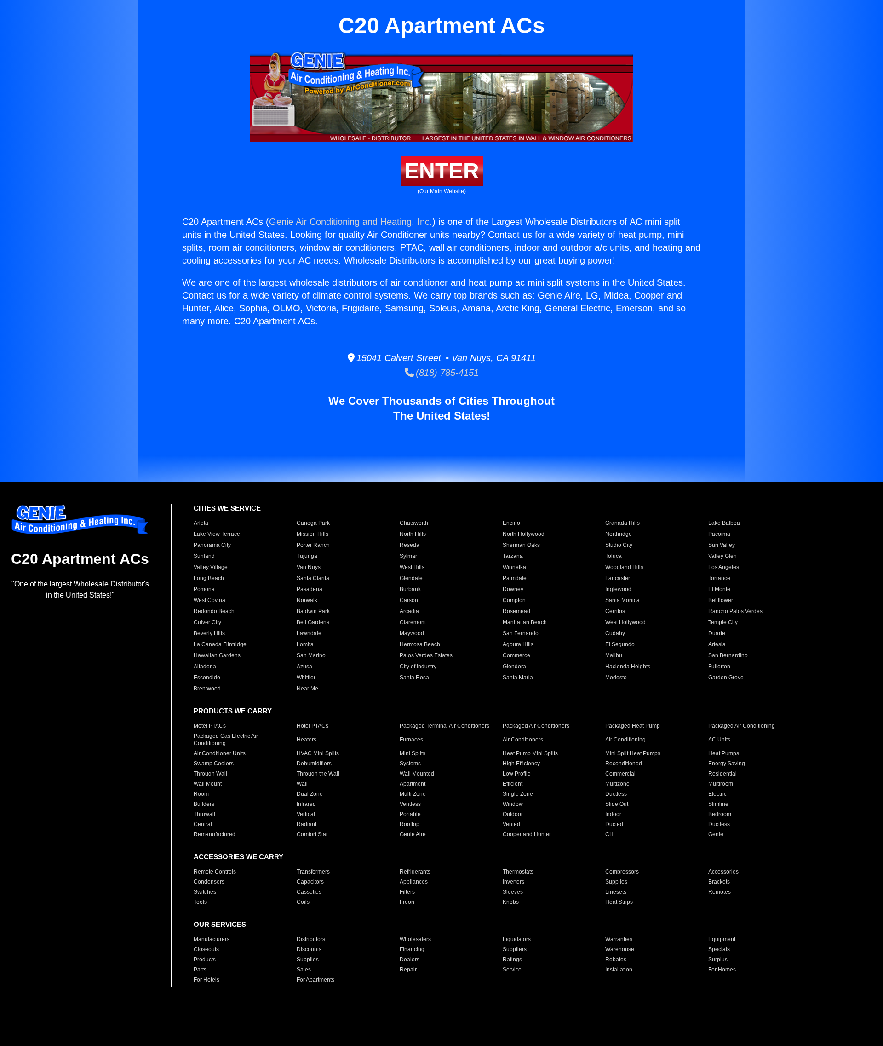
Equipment (721, 939)
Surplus (718, 959)
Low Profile (517, 773)
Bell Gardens (313, 622)
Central (203, 824)
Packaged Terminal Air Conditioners (444, 726)
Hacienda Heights (627, 666)
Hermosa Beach (420, 644)
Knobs (511, 902)
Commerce (516, 655)
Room (201, 794)
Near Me (307, 688)
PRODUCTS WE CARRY (233, 711)
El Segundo (620, 644)
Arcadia (409, 611)
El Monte (719, 589)
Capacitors (310, 882)
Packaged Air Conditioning (741, 726)
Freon (407, 902)
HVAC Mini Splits (318, 753)
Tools (200, 902)
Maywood (412, 633)
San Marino (311, 655)
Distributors (311, 939)
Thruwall (204, 814)
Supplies (616, 882)
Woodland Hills (624, 567)
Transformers (313, 871)
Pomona (204, 589)
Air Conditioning (625, 739)
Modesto (616, 677)
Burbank (410, 589)
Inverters (513, 882)
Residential (722, 773)
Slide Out (616, 804)
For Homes (722, 969)
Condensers (209, 882)
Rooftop (409, 824)
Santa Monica (622, 600)
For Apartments (315, 980)
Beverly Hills (209, 633)
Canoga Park (313, 523)
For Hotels (206, 980)
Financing (412, 949)
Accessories (723, 871)
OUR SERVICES (220, 924)
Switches (205, 892)
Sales (304, 969)
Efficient (512, 784)
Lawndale (309, 633)
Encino (511, 523)
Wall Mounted (417, 773)
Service (512, 969)
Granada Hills (622, 523)
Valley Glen (722, 556)
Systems (410, 763)
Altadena (205, 666)
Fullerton (719, 666)
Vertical (306, 814)
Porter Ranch (313, 545)
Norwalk (307, 600)
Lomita (305, 644)
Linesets (615, 892)
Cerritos (615, 611)
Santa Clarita (313, 578)
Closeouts (206, 949)
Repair (408, 969)
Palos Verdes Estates (426, 655)
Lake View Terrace (217, 534)
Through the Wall (318, 773)
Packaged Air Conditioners (536, 726)
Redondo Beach (214, 611)
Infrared (306, 804)
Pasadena (309, 589)
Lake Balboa (724, 523)
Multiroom (720, 784)
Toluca (613, 556)
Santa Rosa (414, 677)
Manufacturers (211, 939)
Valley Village (211, 567)
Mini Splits (412, 753)
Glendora (514, 666)
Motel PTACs (210, 726)
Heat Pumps (723, 753)
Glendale (411, 578)
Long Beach (209, 578)
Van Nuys (309, 567)
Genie (715, 834)
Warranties (618, 939)
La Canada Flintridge (220, 644)
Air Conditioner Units (220, 753)
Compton (514, 600)
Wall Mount (208, 784)
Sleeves (513, 892)
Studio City (618, 545)
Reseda (409, 545)
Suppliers (515, 949)
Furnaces (411, 739)
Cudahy (615, 633)
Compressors (622, 871)
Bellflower (720, 600)
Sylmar (408, 556)
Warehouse (619, 949)
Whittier (306, 677)
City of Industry (418, 666)
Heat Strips (619, 902)
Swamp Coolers (214, 763)
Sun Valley (721, 545)
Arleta (201, 523)
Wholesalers (415, 939)
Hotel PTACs (312, 726)
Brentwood (207, 688)
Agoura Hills (518, 644)
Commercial (620, 773)
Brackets (719, 882)
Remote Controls (215, 871)
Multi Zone (413, 794)
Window (513, 804)
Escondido (207, 677)
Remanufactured (214, 834)
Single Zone (518, 794)
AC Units (719, 739)
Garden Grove (726, 677)
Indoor (613, 814)
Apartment (412, 784)
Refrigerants (415, 871)
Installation (618, 969)
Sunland (204, 556)
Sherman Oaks (521, 545)
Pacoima (719, 534)
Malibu (613, 655)
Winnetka (514, 567)
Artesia (717, 644)
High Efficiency (521, 763)
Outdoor (513, 814)
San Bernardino (728, 655)
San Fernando (521, 633)
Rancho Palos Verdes (735, 611)
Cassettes (309, 892)
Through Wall (210, 773)
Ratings (512, 959)
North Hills (413, 534)
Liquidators (517, 939)
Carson (409, 600)
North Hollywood (524, 534)
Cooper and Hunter (527, 834)
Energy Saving (726, 763)
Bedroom (719, 814)
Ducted (614, 824)
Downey (513, 589)
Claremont (413, 622)
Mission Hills (312, 534)
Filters (407, 892)
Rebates (615, 959)
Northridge (618, 534)
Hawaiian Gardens (217, 655)
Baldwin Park (313, 611)
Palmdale (515, 578)
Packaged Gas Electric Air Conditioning (226, 740)
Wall (302, 784)
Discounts (309, 949)
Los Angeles (723, 567)
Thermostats (518, 871)
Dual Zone (310, 794)
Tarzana (513, 556)
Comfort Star (312, 834)
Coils (303, 902)
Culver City (207, 622)
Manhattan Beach (525, 622)
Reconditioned (623, 763)
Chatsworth (414, 523)
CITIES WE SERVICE (227, 508)
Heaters (306, 739)
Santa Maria (518, 677)
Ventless (410, 804)
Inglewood (618, 589)
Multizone (617, 784)
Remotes (719, 892)
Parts (200, 969)
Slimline (718, 804)
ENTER (441, 171)
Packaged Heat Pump (632, 726)
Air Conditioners (523, 739)
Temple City (723, 622)
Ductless (616, 794)
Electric (717, 794)
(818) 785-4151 (446, 373)
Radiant (306, 824)
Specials (719, 949)
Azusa (304, 666)
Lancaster (617, 578)
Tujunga (307, 556)
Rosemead (516, 611)
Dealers (409, 959)
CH (609, 834)
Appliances (414, 882)
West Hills (412, 567)
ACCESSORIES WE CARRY (238, 857)
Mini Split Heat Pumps (632, 753)
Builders (204, 804)
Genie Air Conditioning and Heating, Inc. (350, 222)
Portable (410, 814)
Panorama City (212, 545)
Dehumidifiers (314, 763)
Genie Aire (413, 834)
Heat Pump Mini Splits (530, 753)
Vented (511, 824)
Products (205, 959)
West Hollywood (625, 622)
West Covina (209, 600)
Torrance (719, 578)
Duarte (716, 633)
